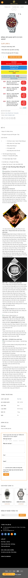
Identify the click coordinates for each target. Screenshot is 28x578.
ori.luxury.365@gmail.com (8, 530)
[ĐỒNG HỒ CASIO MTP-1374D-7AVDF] (21, 494)
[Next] (27, 497)
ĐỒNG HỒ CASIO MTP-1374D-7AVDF (21, 502)
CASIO (6, 115)
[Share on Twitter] (7, 118)
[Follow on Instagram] (5, 534)
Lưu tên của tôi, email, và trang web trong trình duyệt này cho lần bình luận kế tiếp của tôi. (13, 469)
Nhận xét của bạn (7, 443)
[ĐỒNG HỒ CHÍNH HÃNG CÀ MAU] (14, 2)
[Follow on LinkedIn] (15, 534)
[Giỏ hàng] (26, 2)
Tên (4, 455)
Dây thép (19, 399)
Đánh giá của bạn (7, 438)
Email (4, 461)
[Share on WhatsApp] (2, 118)
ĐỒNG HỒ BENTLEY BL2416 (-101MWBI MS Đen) (7, 502)
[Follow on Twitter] (8, 534)
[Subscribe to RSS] (12, 534)
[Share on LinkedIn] (14, 118)
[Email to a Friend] (9, 118)
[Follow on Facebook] (2, 534)
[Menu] (2, 2)
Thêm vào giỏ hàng (15, 57)
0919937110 (5, 529)
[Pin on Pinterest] (12, 118)
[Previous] (1, 497)
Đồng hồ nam (10, 113)
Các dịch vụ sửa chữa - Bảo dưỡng (8, 552)
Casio (22, 7)
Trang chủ (7, 7)
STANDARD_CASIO (11, 115)
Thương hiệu (15, 7)
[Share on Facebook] (5, 118)
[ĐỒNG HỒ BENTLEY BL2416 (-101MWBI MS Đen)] (7, 494)
